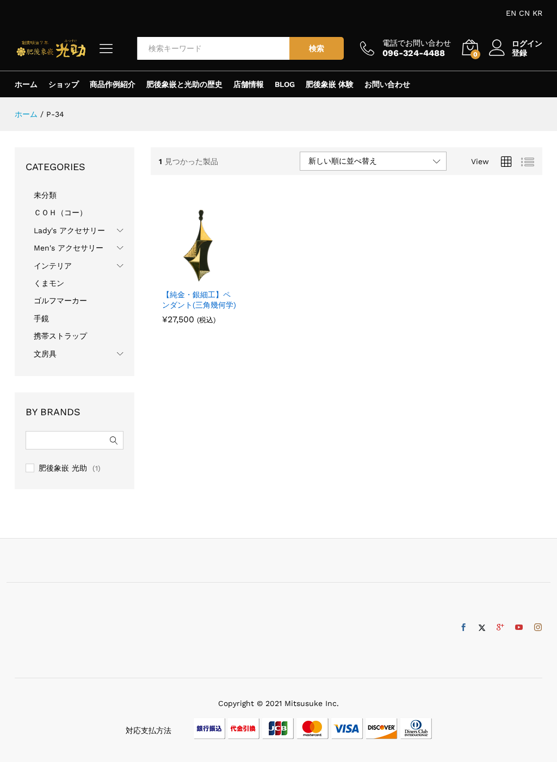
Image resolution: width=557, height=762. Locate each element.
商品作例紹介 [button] (112, 84)
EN (511, 13)
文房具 (45, 353)
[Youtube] (519, 628)
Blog (285, 84)
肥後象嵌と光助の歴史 (184, 84)
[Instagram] (538, 628)
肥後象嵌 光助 (63, 468)
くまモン (49, 283)
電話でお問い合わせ (416, 43)
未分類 (45, 195)
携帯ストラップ (60, 336)
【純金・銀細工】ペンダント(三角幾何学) (199, 299)
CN (524, 13)
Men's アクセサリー (68, 247)
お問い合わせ (387, 84)
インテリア (53, 265)
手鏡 (41, 318)
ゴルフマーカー (60, 300)
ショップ (63, 84)
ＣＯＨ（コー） (60, 212)
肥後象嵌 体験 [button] (330, 84)
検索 (316, 48)
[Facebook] (463, 628)
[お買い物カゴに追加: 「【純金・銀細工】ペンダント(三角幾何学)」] (187, 276)
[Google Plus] (500, 628)
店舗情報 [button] (248, 84)
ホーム (26, 84)
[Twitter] (482, 628)
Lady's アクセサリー (69, 230)
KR (537, 13)
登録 (519, 52)
